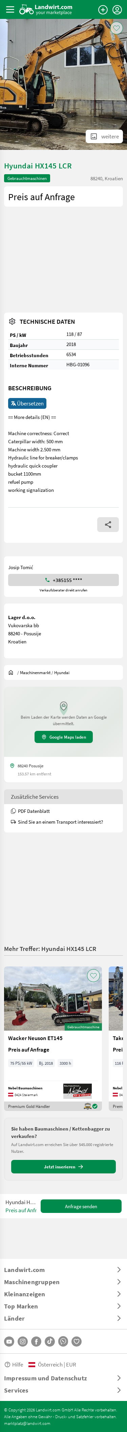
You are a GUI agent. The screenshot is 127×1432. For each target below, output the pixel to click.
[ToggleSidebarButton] (10, 9)
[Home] (46, 9)
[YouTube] (9, 1341)
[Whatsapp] (63, 1341)
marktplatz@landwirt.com (27, 1423)
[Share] (108, 524)
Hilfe (17, 1364)
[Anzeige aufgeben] (103, 10)
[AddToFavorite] (116, 28)
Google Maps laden (67, 737)
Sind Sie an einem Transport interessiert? (60, 821)
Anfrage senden (81, 1206)
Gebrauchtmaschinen (27, 178)
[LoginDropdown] (117, 10)
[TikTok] (50, 1341)
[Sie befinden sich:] (12, 672)
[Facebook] (36, 1341)
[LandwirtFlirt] (76, 1341)
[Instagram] (23, 1341)
